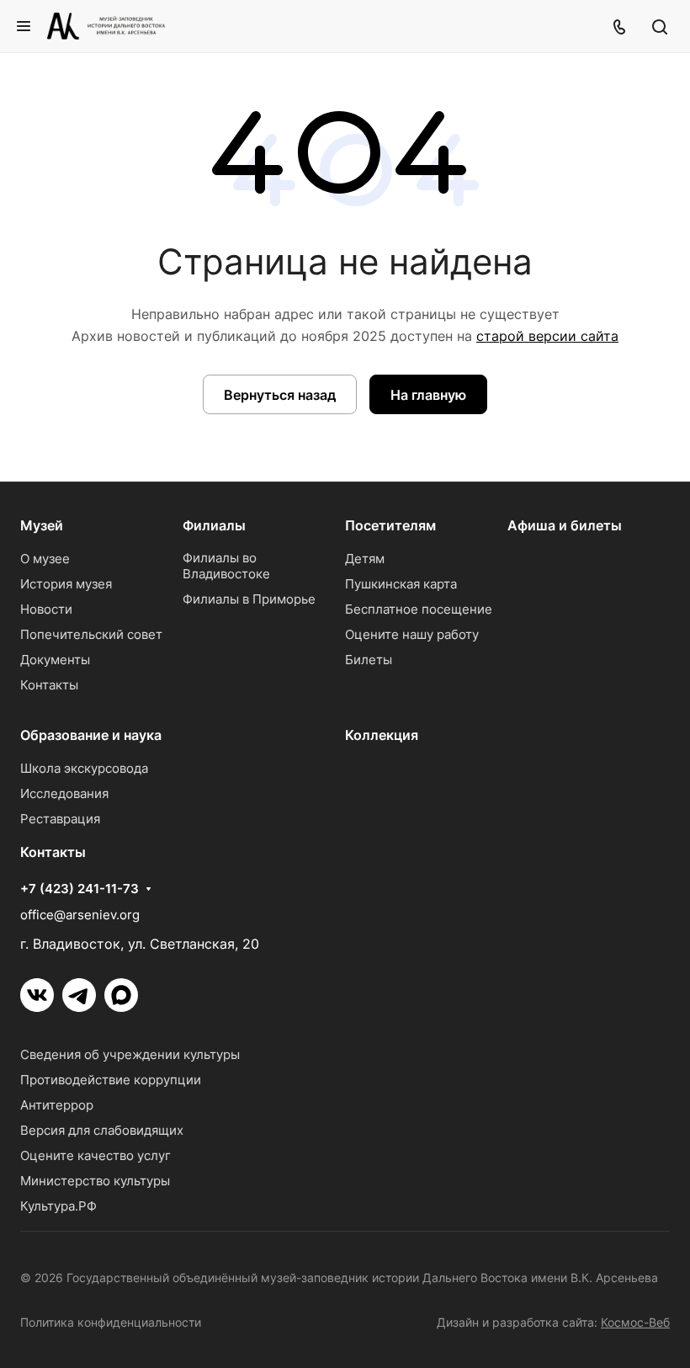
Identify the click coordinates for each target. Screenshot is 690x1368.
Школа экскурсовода (84, 768)
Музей (41, 525)
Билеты (368, 660)
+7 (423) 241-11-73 (79, 889)
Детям (365, 559)
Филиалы (214, 525)
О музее (45, 559)
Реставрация (60, 819)
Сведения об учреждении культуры (130, 1054)
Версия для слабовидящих (101, 1130)
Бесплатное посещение (418, 609)
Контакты (49, 685)
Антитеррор (56, 1105)
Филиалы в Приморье (249, 599)
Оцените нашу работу (412, 634)
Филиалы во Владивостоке (226, 566)
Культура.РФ (58, 1206)
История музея (66, 584)
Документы (55, 660)
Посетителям (390, 525)
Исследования (64, 793)
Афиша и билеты (564, 525)
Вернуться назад (280, 394)
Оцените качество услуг (95, 1155)
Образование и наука (91, 735)
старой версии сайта (547, 335)
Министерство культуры (95, 1181)
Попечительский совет (91, 634)
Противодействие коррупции (110, 1080)
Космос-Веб (635, 1322)
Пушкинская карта (401, 584)
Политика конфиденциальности (110, 1322)
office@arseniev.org (80, 915)
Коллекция (381, 735)
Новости (46, 609)
